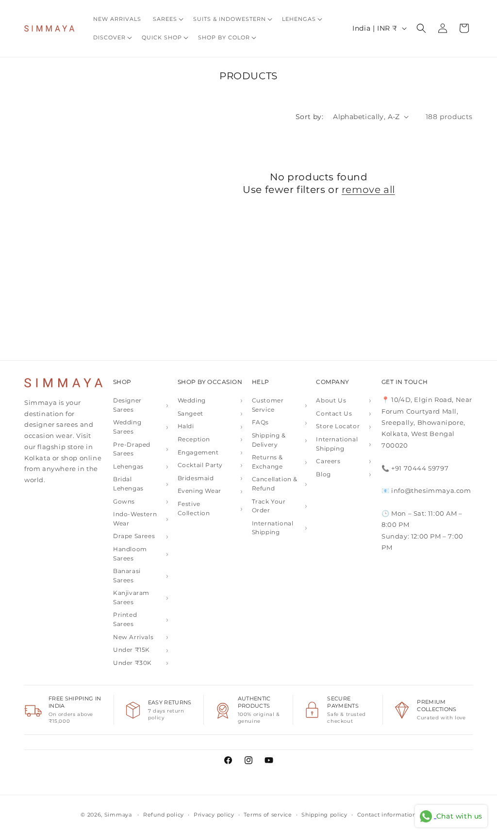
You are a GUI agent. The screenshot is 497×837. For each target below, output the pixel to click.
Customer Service (268, 405)
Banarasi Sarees (127, 575)
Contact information (386, 814)
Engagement (198, 452)
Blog (323, 474)
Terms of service (268, 814)
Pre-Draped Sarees (131, 449)
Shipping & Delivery (269, 440)
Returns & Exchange (267, 461)
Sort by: (309, 116)
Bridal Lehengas (128, 483)
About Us (331, 400)
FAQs (260, 422)
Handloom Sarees (130, 553)
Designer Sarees (127, 405)
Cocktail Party (200, 465)
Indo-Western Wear (135, 518)
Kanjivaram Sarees (131, 597)
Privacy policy (214, 814)
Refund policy (163, 814)
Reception (194, 439)
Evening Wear (199, 490)
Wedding (192, 400)
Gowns (124, 501)
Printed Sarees (125, 619)
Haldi (186, 426)
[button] (167, 19)
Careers (328, 461)
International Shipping (273, 528)
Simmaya (118, 814)
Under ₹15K (131, 649)
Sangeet (190, 413)
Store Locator (338, 426)
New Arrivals (133, 637)
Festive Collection (194, 508)
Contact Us (334, 413)
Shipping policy (324, 814)
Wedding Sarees (127, 426)
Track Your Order (269, 506)
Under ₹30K (132, 662)
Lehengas (128, 466)
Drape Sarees (134, 536)
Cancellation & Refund (275, 483)
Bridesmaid (196, 478)
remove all (368, 189)
